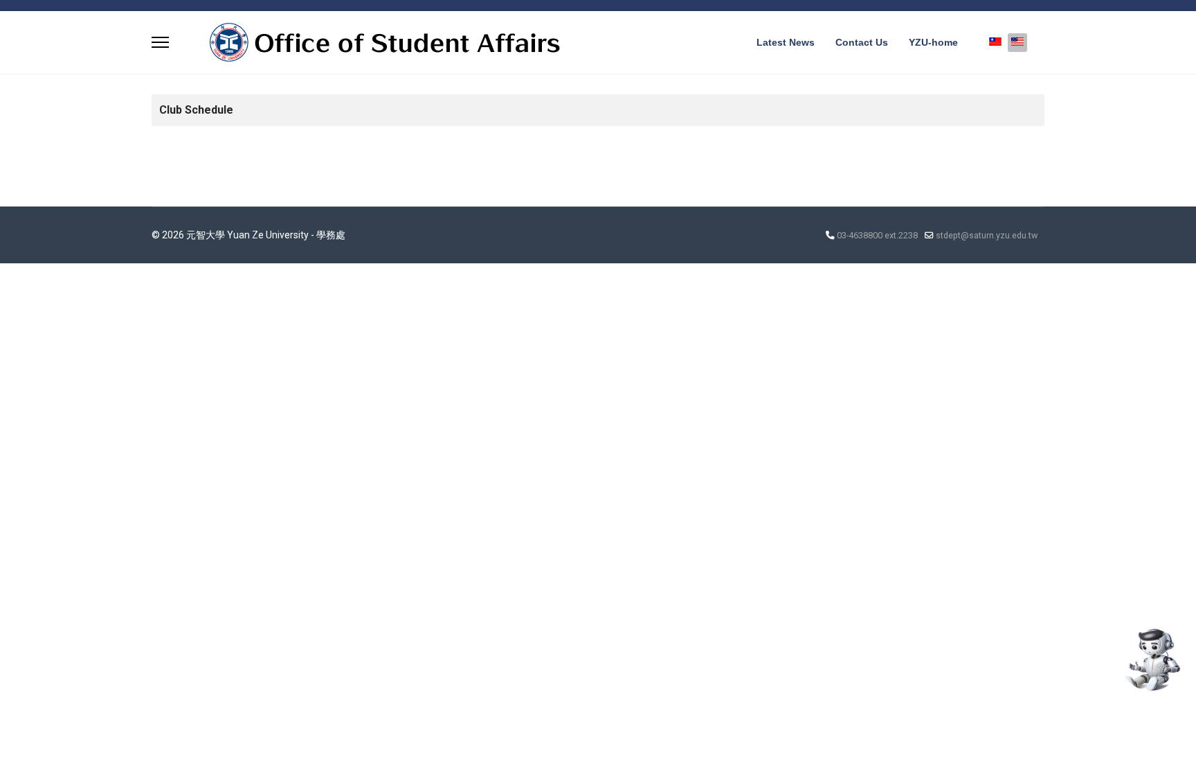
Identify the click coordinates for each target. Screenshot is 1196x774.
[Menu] (160, 42)
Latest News (785, 42)
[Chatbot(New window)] (1151, 659)
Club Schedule (196, 109)
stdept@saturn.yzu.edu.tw (987, 235)
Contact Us (861, 42)
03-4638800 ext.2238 (877, 235)
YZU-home (933, 42)
